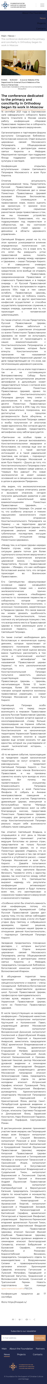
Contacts (37, 1354)
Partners (40, 1348)
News (7, 1354)
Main (4, 1348)
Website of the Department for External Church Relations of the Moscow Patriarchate (20, 82)
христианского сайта (12, 1288)
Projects (21, 1354)
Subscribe (39, 1338)
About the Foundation (21, 1348)
